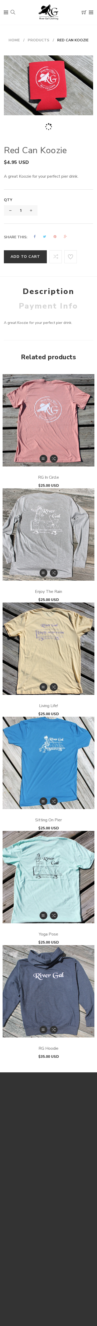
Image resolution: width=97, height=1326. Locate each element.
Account (48, 1245)
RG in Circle (48, 477)
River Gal (66, 1137)
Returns (48, 1179)
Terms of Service (49, 1195)
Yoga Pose (48, 934)
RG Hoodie (48, 1048)
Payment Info (48, 306)
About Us (48, 1211)
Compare (48, 1269)
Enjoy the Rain (48, 591)
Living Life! (48, 706)
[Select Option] (43, 459)
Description (48, 291)
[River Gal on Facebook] (41, 1301)
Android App (48, 1203)
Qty (8, 199)
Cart (48, 1253)
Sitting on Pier (48, 820)
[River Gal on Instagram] (54, 1301)
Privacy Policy (49, 1187)
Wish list (48, 1261)
